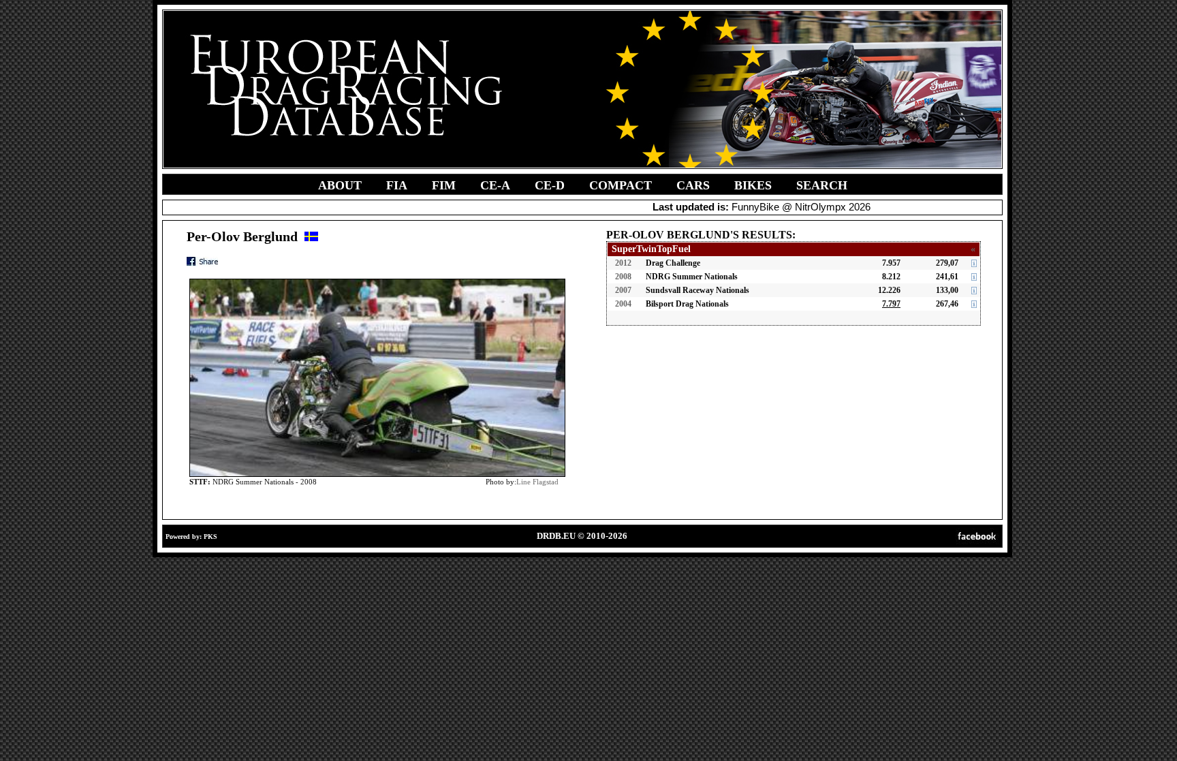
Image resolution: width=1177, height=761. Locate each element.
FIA (396, 185)
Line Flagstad (537, 482)
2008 (623, 276)
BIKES (753, 185)
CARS (693, 185)
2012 (623, 263)
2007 (623, 290)
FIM (444, 185)
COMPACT (620, 185)
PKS (210, 536)
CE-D (550, 185)
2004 (623, 304)
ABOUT (340, 185)
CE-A (495, 185)
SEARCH (821, 185)
